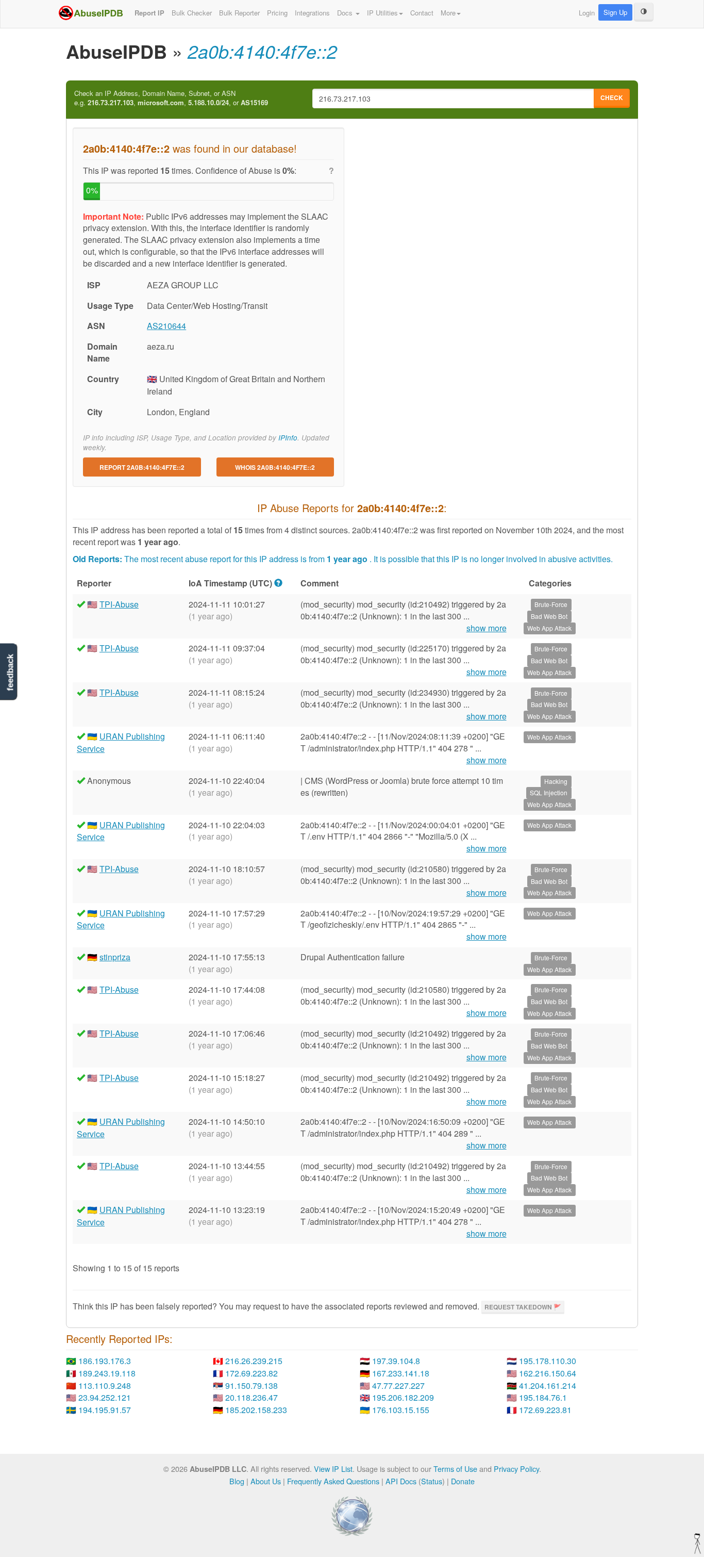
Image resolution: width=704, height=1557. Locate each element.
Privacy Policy (516, 1468)
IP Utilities (382, 13)
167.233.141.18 (400, 1373)
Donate (463, 1481)
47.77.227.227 (398, 1385)
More (448, 13)
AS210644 (166, 326)
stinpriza (114, 957)
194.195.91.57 (104, 1410)
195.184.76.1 (543, 1397)
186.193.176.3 (104, 1361)
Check (611, 97)
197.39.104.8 (396, 1361)
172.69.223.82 (251, 1373)
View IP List (333, 1468)
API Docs (400, 1481)
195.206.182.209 (403, 1397)
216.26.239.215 (253, 1361)
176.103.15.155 (400, 1410)
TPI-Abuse (119, 604)
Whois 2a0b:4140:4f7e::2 (275, 467)
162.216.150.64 (547, 1373)
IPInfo (287, 437)
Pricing (277, 13)
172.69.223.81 (545, 1410)
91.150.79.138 (251, 1385)
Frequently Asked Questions (333, 1481)
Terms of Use (455, 1468)
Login (587, 13)
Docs (346, 13)
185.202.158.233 (256, 1410)
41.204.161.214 (547, 1385)
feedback (10, 672)
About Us (265, 1481)
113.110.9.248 (104, 1385)
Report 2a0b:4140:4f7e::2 (142, 467)
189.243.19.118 (107, 1373)
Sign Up (615, 12)
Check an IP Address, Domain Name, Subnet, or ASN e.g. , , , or (171, 98)
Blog (236, 1481)
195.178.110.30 (547, 1361)
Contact (421, 13)
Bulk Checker (192, 13)
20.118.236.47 (251, 1397)
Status (431, 1481)
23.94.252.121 (104, 1397)
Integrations (312, 13)
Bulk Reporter (239, 13)
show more (486, 628)
